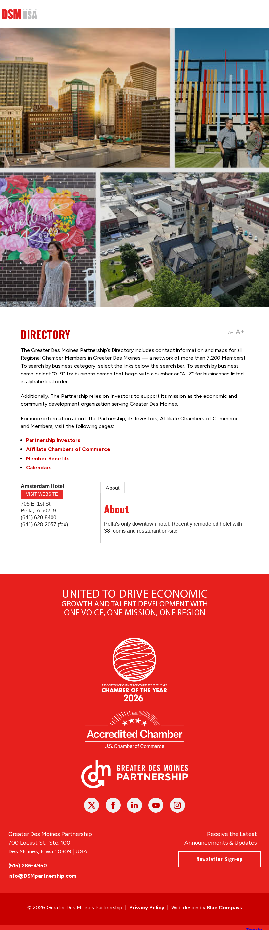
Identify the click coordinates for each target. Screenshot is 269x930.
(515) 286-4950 (27, 865)
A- (230, 332)
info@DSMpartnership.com (42, 876)
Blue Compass (224, 907)
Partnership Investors (53, 440)
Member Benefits (48, 458)
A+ (240, 331)
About (112, 488)
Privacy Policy (146, 907)
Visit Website (42, 494)
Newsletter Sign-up (219, 859)
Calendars (39, 468)
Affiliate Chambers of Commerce (68, 449)
